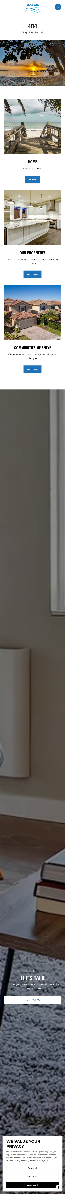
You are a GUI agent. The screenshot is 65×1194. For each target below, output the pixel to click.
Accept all (32, 1185)
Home (32, 179)
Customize (32, 1176)
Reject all (32, 1168)
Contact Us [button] (32, 999)
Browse (32, 274)
